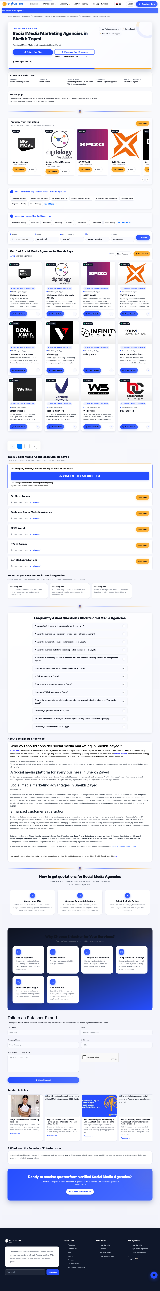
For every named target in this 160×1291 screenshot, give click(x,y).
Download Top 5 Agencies (76, 52)
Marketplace (48, 4)
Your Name (12, 1027)
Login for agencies (139, 1252)
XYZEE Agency (118, 162)
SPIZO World (84, 162)
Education (46, 222)
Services (34, 4)
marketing (48, 803)
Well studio (89, 411)
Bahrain (123, 836)
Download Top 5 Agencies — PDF (81, 475)
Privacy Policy (73, 1264)
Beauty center (95, 222)
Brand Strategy (35, 204)
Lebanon (93, 836)
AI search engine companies (106, 198)
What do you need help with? (19, 1052)
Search (144, 238)
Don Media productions (21, 354)
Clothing (69, 222)
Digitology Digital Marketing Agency (58, 163)
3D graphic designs (59, 198)
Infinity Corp (89, 354)
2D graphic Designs (19, 198)
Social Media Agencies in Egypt (43, 16)
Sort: (112, 254)
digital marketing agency (69, 780)
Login (130, 4)
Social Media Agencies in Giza (67, 16)
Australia (111, 836)
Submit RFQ (143, 254)
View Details (20, 314)
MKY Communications (131, 354)
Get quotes (142, 123)
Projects (71, 1260)
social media (79, 803)
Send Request (44, 1080)
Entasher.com (15, 836)
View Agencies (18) (23, 62)
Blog (69, 1252)
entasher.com (36, 842)
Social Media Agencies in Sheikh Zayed (94, 16)
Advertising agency (19, 222)
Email (83, 1027)
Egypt (53, 836)
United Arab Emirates (65, 836)
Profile (31, 169)
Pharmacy (58, 222)
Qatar (87, 836)
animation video (127, 198)
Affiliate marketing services (81, 198)
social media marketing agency (44, 846)
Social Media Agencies (21, 16)
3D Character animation (39, 198)
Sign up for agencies (140, 1249)
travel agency (110, 222)
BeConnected (127, 411)
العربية (132, 1259)
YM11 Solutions (17, 411)
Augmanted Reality (19, 204)
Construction (81, 222)
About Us (71, 1245)
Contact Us (72, 1249)
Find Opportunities (100, 4)
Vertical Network (55, 411)
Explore (103, 1249)
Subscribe (52, 1272)
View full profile (36, 502)
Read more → (15, 1133)
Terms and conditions (76, 1267)
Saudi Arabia (79, 836)
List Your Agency (81, 4)
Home (10, 16)
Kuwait (104, 836)
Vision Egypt (52, 354)
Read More (49, 204)
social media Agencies (40, 836)
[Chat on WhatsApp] (154, 1275)
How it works (105, 1245)
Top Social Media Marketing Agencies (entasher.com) (79, 842)
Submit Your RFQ (34, 52)
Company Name (14, 1040)
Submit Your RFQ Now (81, 1192)
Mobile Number (87, 1040)
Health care (34, 222)
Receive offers (105, 1252)
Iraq (99, 836)
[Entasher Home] (12, 4)
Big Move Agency (20, 162)
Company (64, 4)
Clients (70, 1256)
